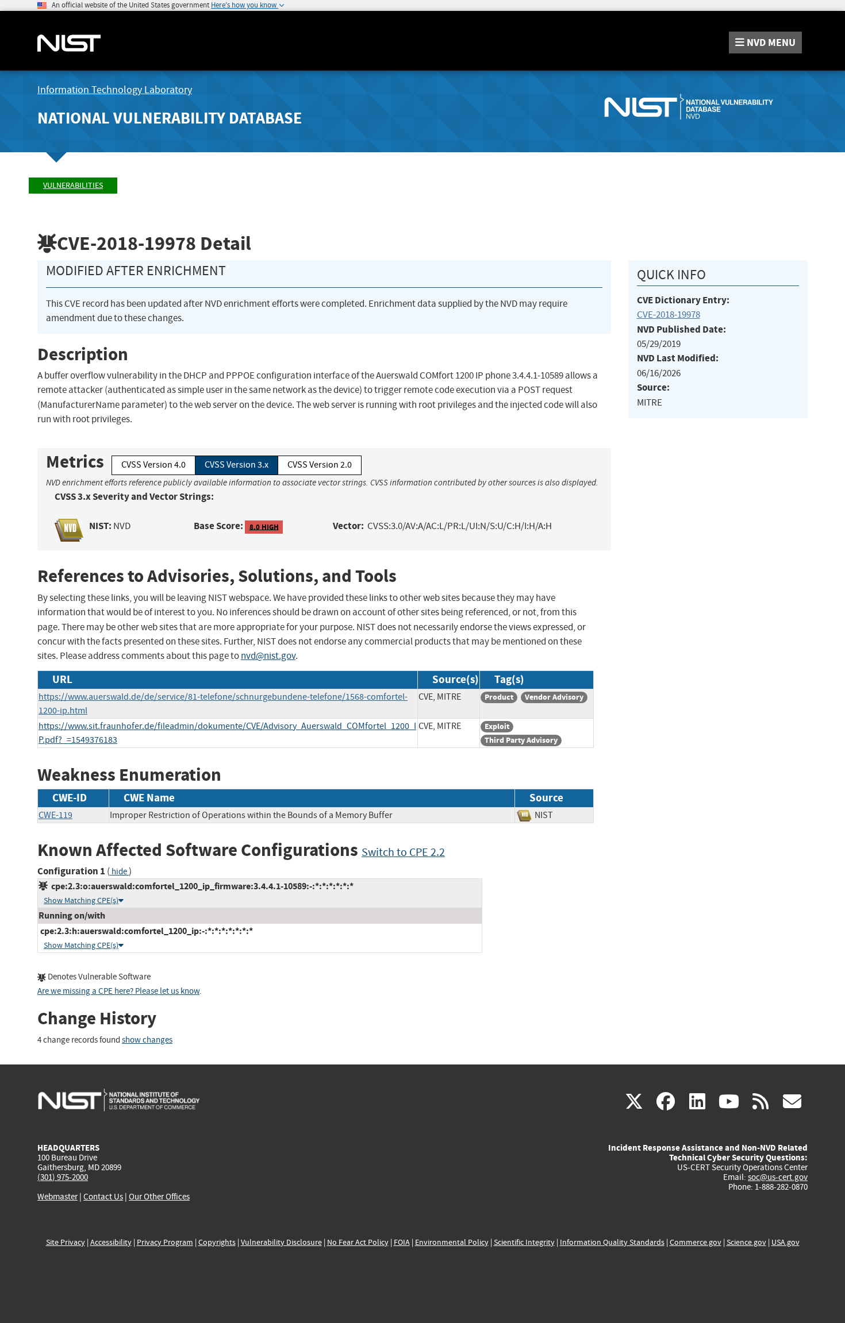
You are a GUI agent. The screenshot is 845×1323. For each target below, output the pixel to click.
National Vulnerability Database (169, 118)
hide (119, 871)
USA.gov (785, 1242)
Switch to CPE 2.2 (403, 852)
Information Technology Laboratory (114, 90)
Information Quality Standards (612, 1242)
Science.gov (746, 1242)
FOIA (402, 1242)
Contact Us (103, 1196)
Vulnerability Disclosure (281, 1242)
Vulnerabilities (73, 185)
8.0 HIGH (264, 526)
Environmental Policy (452, 1242)
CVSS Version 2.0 (319, 464)
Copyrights (217, 1242)
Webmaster (57, 1196)
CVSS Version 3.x (236, 464)
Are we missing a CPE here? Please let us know (118, 991)
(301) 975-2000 (62, 1177)
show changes (147, 1040)
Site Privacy (65, 1242)
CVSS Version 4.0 (153, 464)
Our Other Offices (159, 1197)
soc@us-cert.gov (778, 1177)
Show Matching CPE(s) (81, 900)
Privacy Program (165, 1242)
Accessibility (111, 1242)
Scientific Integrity (524, 1242)
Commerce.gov (695, 1242)
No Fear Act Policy (358, 1242)
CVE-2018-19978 (668, 314)
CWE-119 (55, 815)
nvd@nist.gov (268, 656)
